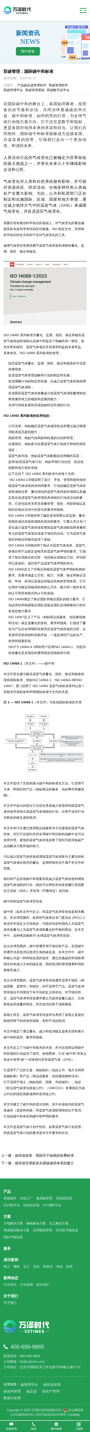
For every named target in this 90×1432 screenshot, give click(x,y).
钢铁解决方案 (36, 1223)
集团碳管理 (44, 1198)
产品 (7, 1191)
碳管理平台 (29, 1385)
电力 (6, 1266)
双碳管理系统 (35, 90)
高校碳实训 (64, 1198)
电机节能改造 (13, 1237)
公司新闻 (26, 1284)
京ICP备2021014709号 (51, 1414)
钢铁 (16, 1266)
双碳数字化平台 (58, 90)
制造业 (48, 1266)
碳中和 (37, 1116)
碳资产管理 (51, 1391)
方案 (7, 1216)
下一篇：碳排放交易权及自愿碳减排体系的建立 (37, 1163)
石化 (36, 1266)
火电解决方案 (13, 1223)
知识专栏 (42, 1284)
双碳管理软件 (58, 85)
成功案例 (10, 1260)
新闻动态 (10, 1278)
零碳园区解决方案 (16, 1230)
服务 (7, 1248)
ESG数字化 (11, 1205)
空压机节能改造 (67, 1230)
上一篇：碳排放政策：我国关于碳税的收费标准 (37, 1155)
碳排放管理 (52, 1385)
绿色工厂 (26, 1198)
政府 (69, 1266)
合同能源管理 (42, 1230)
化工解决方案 (59, 1223)
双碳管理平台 (13, 90)
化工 (26, 1266)
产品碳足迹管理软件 (31, 85)
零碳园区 (9, 1198)
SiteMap (74, 1414)
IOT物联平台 (52, 1205)
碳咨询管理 (12, 1391)
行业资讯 (9, 1284)
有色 (59, 1266)
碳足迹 (31, 1391)
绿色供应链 (31, 1205)
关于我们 (10, 1296)
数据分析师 (12, 1398)
